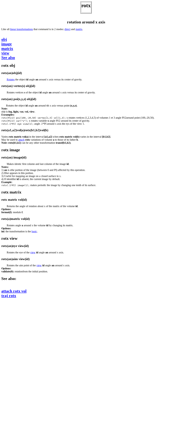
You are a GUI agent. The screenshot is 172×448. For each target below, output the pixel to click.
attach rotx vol (14, 291)
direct (67, 29)
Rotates (11, 79)
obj (4, 39)
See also (8, 57)
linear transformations (21, 29)
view (5, 53)
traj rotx (8, 295)
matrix (79, 29)
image (6, 44)
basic (34, 231)
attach (21, 139)
